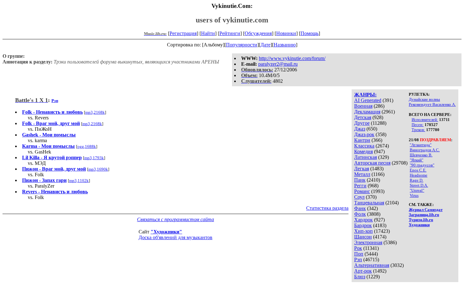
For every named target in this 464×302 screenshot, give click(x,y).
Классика (364, 145)
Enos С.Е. (418, 170)
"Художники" (166, 231)
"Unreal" (417, 190)
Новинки (286, 33)
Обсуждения (258, 33)
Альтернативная (371, 265)
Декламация (367, 111)
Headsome (418, 175)
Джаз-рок (364, 134)
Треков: (418, 129)
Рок (358, 248)
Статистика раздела (327, 208)
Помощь (309, 33)
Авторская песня (372, 163)
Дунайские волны (424, 99)
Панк (360, 180)
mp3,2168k (95, 112)
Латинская (365, 157)
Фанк (360, 208)
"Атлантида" (420, 144)
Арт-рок (363, 271)
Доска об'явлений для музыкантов (175, 237)
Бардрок (363, 225)
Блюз (359, 276)
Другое (362, 123)
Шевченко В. (421, 155)
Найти (208, 33)
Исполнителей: (425, 119)
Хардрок (363, 219)
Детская (362, 117)
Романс (362, 191)
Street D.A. (419, 185)
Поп (358, 254)
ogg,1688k (86, 146)
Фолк (360, 214)
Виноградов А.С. (425, 150)
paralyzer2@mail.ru (278, 64)
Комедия (363, 151)
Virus (414, 195)
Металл (362, 174)
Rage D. (416, 180)
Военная (363, 106)
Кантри (362, 140)
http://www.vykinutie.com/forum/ (292, 58)
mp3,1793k (94, 157)
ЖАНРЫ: (365, 94)
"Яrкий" (416, 160)
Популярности (241, 44)
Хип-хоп (363, 231)
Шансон (363, 236)
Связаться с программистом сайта (175, 219)
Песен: (418, 124)
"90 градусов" (422, 165)
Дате (265, 44)
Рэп (358, 259)
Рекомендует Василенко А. (432, 104)
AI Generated (367, 100)
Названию (285, 44)
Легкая (361, 168)
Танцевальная (369, 202)
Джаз (359, 128)
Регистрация (183, 33)
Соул (359, 197)
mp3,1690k (98, 169)
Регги (360, 185)
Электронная (368, 242)
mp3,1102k (79, 180)
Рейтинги (229, 33)
